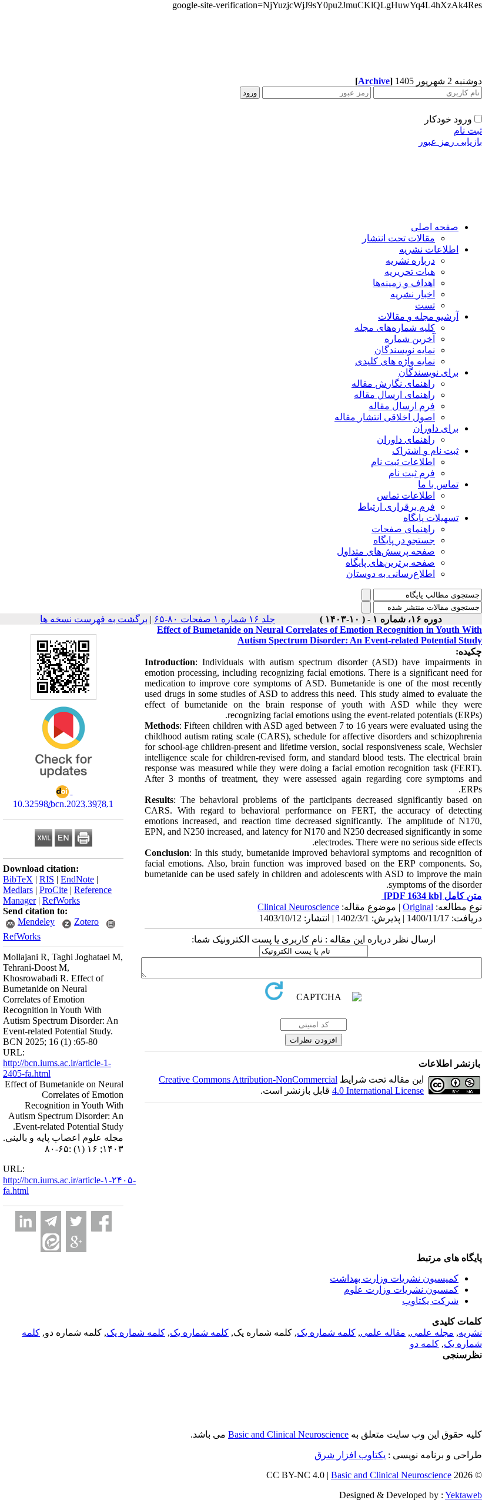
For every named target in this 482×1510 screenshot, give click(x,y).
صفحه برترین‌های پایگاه (390, 562)
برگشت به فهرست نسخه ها (94, 619)
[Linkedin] (25, 1221)
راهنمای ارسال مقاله (394, 395)
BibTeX (18, 879)
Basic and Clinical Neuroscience (288, 1434)
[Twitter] (76, 1221)
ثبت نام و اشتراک (425, 451)
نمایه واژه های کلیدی (395, 361)
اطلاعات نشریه (428, 249)
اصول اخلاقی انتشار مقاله (384, 417)
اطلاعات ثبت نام (403, 462)
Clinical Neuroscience (298, 907)
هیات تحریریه (409, 272)
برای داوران (435, 428)
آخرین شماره (409, 339)
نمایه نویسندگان (404, 350)
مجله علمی (432, 1333)
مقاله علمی (383, 1333)
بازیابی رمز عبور (450, 142)
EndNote (77, 879)
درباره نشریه (410, 260)
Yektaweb (463, 1495)
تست (425, 305)
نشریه (470, 1333)
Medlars (18, 890)
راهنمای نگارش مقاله (393, 384)
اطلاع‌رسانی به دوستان (390, 574)
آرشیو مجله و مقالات (418, 316)
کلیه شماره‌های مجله (394, 328)
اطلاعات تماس (406, 495)
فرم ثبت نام (412, 473)
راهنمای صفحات (403, 529)
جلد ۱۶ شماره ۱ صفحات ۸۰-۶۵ (214, 619)
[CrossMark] (63, 781)
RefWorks (61, 900)
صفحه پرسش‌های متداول (386, 551)
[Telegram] (51, 1221)
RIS (46, 879)
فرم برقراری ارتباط (396, 507)
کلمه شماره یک (326, 1333)
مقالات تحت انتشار (398, 238)
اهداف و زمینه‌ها (404, 283)
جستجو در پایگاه (404, 540)
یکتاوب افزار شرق (350, 1455)
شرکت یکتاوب (430, 1301)
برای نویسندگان (428, 372)
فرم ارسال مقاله (402, 406)
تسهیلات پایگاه (430, 518)
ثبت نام (468, 130)
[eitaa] (51, 1242)
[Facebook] (101, 1221)
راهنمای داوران (406, 439)
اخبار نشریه (412, 294)
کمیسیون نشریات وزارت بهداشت (394, 1278)
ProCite (53, 890)
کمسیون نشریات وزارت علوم (401, 1290)
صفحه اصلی (434, 227)
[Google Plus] (76, 1242)
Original (418, 907)
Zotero (86, 922)
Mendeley (36, 922)
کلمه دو (424, 1344)
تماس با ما (438, 484)
